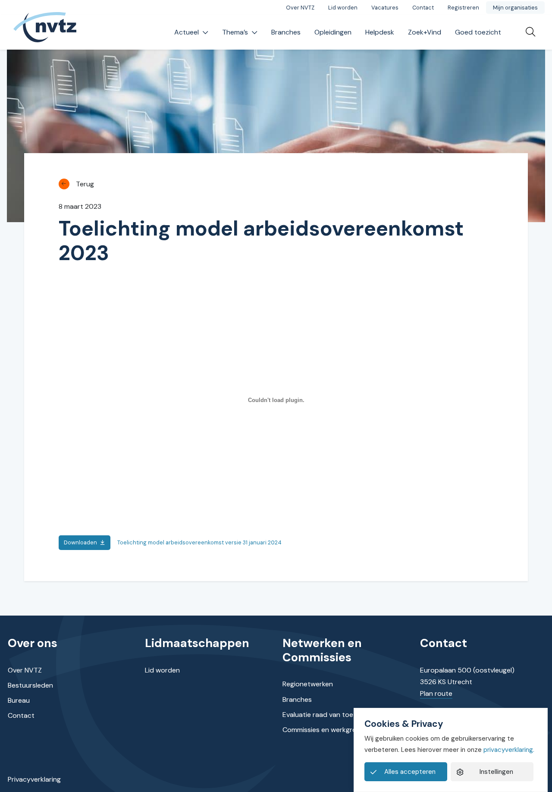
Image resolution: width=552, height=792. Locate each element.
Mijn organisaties (515, 7)
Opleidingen (332, 32)
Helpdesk (379, 32)
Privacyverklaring (34, 779)
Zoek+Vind (424, 32)
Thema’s (235, 32)
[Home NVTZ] (44, 32)
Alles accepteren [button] (410, 771)
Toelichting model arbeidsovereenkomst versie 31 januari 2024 (199, 542)
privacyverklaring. (508, 749)
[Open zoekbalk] (527, 32)
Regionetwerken (307, 683)
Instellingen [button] (496, 771)
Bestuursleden (30, 685)
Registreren (463, 7)
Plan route (436, 693)
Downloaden (80, 542)
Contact (423, 7)
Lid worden (343, 7)
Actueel (186, 32)
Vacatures (384, 7)
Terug (85, 184)
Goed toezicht (478, 32)
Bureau (19, 700)
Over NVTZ (300, 7)
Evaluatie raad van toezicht (325, 714)
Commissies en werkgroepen (327, 729)
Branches (286, 32)
